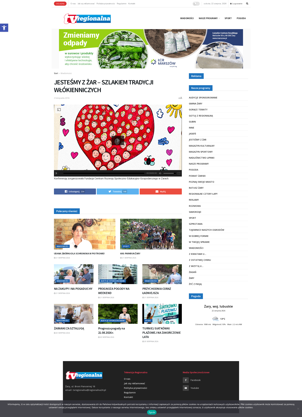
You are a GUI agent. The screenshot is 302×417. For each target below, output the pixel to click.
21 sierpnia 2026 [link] (62, 258)
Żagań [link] (192, 272)
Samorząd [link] (195, 211)
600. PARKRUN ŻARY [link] (130, 253)
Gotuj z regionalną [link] (201, 115)
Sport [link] (228, 18)
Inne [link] (191, 127)
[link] (4, 28)
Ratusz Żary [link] (196, 187)
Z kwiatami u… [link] (197, 253)
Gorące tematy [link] (198, 109)
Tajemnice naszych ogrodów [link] (206, 229)
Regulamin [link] (121, 3)
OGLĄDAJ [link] (60, 3)
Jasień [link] (192, 133)
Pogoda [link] (241, 18)
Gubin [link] (192, 121)
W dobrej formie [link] (199, 235)
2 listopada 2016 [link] (61, 98)
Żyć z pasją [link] (195, 284)
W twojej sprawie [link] (199, 241)
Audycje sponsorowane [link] (113, 281)
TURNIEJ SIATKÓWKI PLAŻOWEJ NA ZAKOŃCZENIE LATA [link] (161, 332)
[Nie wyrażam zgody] (298, 408)
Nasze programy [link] (208, 18)
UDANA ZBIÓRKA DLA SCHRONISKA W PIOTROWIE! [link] (79, 253)
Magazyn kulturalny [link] (202, 145)
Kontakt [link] (131, 3)
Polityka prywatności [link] (106, 3)
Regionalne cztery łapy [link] (203, 193)
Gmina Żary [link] (195, 103)
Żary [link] (191, 278)
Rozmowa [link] (195, 205)
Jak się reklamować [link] (86, 3)
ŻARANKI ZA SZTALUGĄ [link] (69, 328)
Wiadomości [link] (187, 18)
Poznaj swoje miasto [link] (201, 181)
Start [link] (56, 73)
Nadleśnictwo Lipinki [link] (201, 157)
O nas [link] (73, 3)
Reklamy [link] (194, 199)
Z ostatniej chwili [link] (200, 259)
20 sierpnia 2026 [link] (62, 333)
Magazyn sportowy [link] (201, 151)
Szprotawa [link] (195, 223)
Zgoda (152, 412)
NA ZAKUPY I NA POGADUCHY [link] (73, 289)
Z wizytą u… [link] (196, 266)
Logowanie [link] (237, 3)
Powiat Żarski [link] (197, 175)
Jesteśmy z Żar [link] (197, 139)
